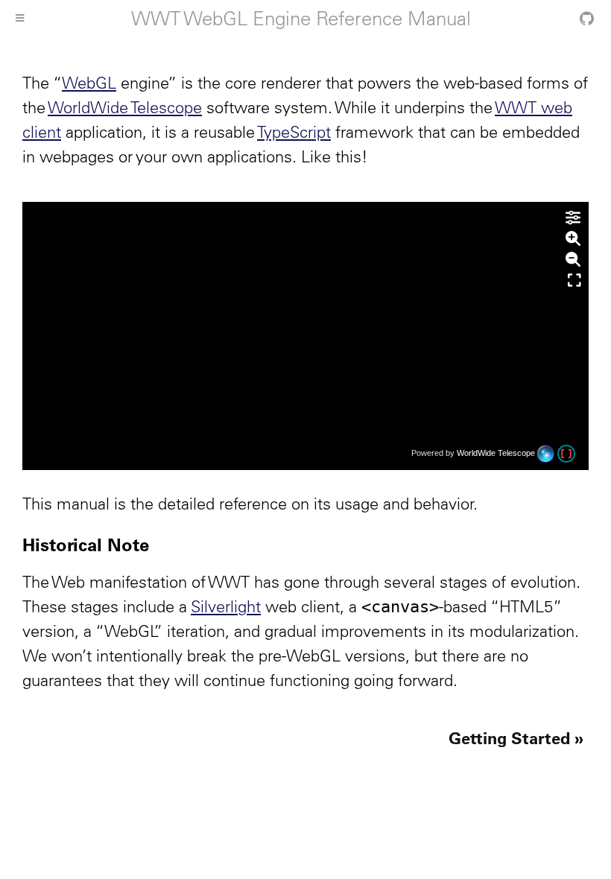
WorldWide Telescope (125, 107)
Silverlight (226, 606)
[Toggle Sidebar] (20, 18)
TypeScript (294, 131)
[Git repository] (587, 18)
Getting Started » (516, 738)
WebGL (89, 82)
